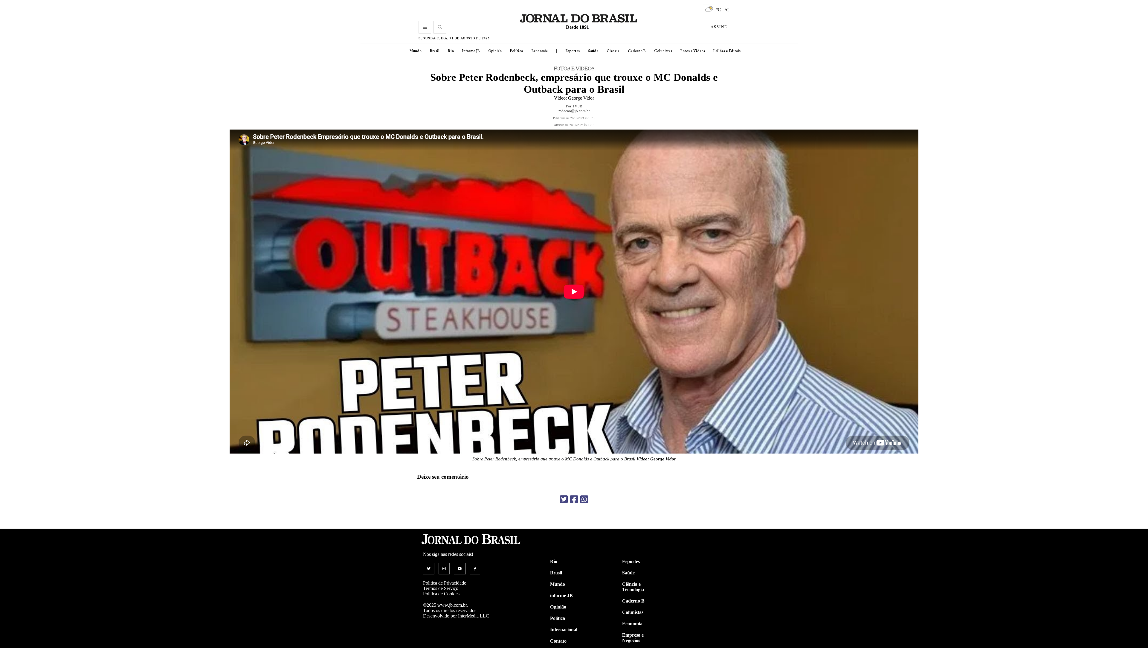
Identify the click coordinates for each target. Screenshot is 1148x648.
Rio (451, 50)
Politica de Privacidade (444, 582)
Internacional (563, 629)
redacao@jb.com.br (574, 111)
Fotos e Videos (692, 50)
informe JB (561, 595)
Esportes (572, 50)
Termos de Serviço (440, 588)
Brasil (434, 50)
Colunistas (663, 50)
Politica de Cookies (441, 593)
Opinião (495, 50)
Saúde (593, 50)
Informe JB (471, 50)
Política (516, 50)
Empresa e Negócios (633, 637)
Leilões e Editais (727, 50)
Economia (539, 50)
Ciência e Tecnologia (633, 587)
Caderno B (637, 50)
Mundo (416, 50)
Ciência (613, 50)
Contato (558, 641)
